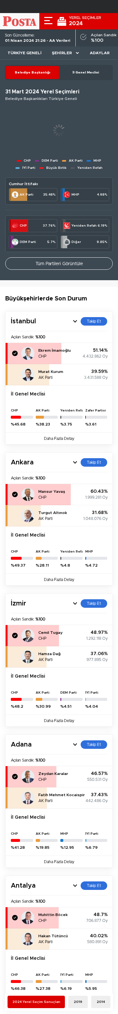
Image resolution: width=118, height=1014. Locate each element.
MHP (75, 194)
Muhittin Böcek (53, 915)
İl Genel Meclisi (85, 72)
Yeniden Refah (84, 225)
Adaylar (99, 53)
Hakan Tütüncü (53, 936)
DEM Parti (28, 242)
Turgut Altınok (52, 513)
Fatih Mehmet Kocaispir (61, 795)
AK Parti (26, 194)
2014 (101, 1002)
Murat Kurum (50, 372)
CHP (23, 225)
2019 (78, 1002)
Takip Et (94, 321)
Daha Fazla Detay (59, 439)
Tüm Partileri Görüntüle (59, 264)
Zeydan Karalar (53, 774)
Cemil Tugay (50, 633)
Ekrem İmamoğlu (54, 350)
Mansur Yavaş (51, 491)
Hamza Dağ (49, 654)
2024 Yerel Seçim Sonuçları (36, 1002)
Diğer (76, 242)
